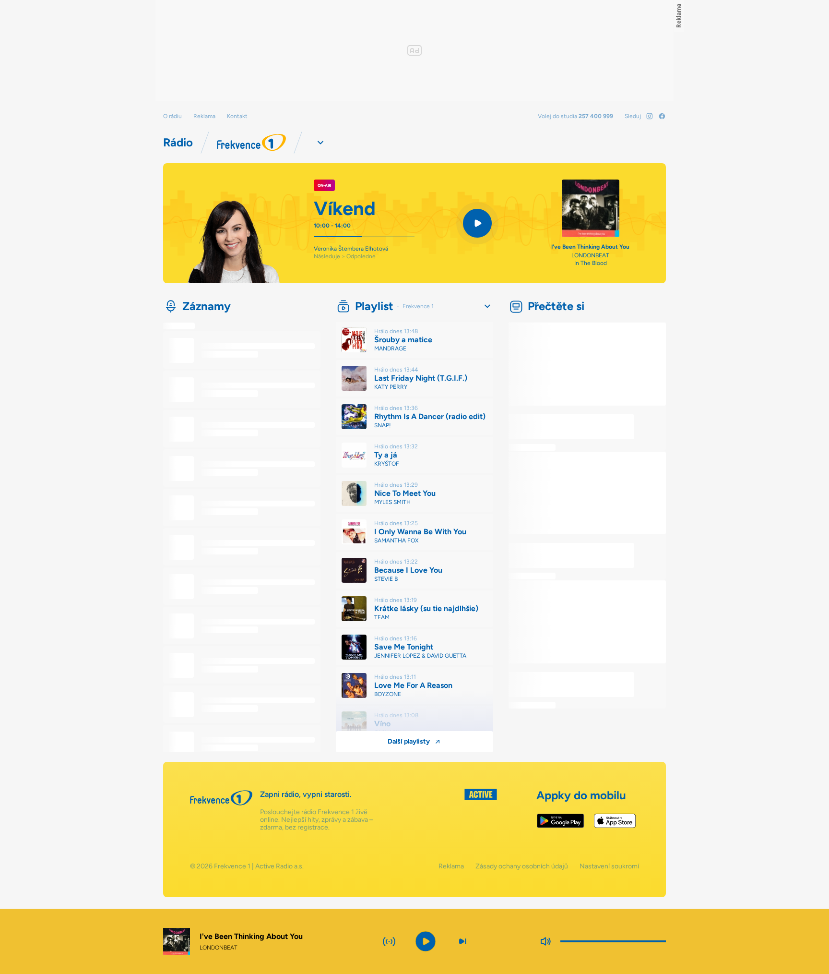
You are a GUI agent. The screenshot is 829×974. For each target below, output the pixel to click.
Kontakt (237, 116)
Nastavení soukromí (609, 866)
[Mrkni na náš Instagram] (649, 116)
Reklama (204, 116)
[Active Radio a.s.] (481, 810)
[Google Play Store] (560, 821)
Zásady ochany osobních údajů (521, 866)
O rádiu (172, 116)
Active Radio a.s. (279, 866)
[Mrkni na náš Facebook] (662, 116)
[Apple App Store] (615, 821)
